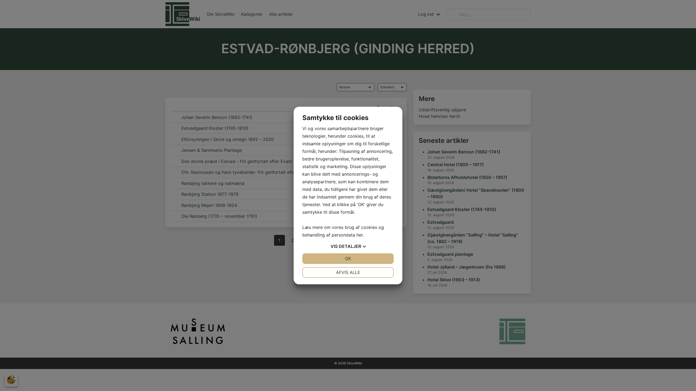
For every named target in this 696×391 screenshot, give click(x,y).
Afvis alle (348, 272)
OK (348, 258)
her (359, 235)
